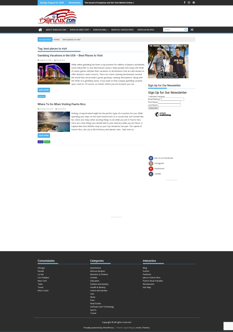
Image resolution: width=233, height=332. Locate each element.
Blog (145, 267)
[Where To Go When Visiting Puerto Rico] (54, 113)
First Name (153, 102)
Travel (47, 142)
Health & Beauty (98, 287)
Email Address (154, 99)
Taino (40, 284)
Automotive (95, 267)
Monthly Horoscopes (122, 30)
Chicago (41, 267)
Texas (40, 287)
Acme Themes (143, 327)
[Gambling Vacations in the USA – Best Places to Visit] (54, 64)
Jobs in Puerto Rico (151, 277)
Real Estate (95, 303)
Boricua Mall (100, 30)
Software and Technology (102, 306)
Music (92, 297)
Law (92, 293)
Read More (44, 90)
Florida (41, 271)
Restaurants (148, 284)
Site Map (147, 287)
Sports (93, 310)
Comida (93, 277)
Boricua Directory (79, 30)
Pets (92, 300)
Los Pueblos (43, 277)
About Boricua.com (56, 30)
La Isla (40, 142)
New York (42, 280)
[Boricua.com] (40, 29)
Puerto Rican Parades (153, 280)
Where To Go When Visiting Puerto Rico (62, 104)
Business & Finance (99, 274)
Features (41, 96)
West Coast (43, 290)
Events (146, 271)
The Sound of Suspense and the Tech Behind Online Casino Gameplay (117, 2)
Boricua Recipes (146, 30)
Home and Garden (98, 290)
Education (94, 280)
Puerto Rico (60, 60)
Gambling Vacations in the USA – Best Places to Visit (70, 55)
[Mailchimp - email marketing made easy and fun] (163, 116)
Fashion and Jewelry (99, 284)
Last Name (153, 105)
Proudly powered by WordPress (98, 327)
